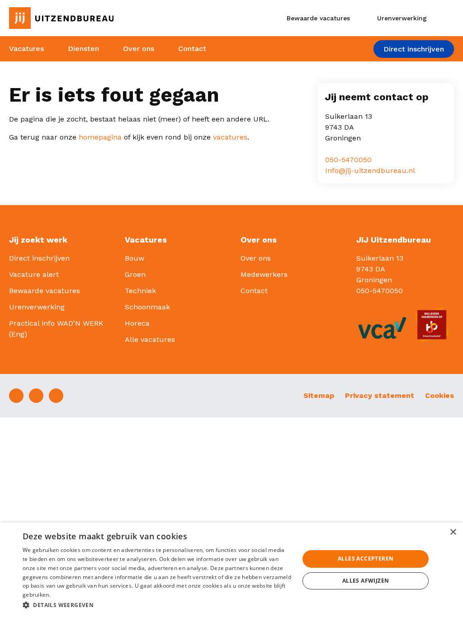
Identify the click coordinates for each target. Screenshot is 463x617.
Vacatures (26, 48)
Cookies (439, 395)
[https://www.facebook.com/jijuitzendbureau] (16, 395)
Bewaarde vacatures (44, 290)
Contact (192, 48)
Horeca (137, 323)
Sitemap (318, 395)
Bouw (134, 258)
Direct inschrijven (413, 49)
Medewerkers (264, 274)
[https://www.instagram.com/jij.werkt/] (56, 395)
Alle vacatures (150, 339)
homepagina (100, 137)
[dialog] (231, 570)
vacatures (230, 137)
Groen (135, 274)
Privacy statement (379, 395)
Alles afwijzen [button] (365, 580)
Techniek (140, 290)
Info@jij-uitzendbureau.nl (370, 170)
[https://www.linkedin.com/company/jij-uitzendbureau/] (36, 395)
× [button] (452, 532)
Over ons (138, 48)
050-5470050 (348, 159)
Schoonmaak (147, 307)
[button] (157, 604)
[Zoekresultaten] (446, 18)
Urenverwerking (37, 307)
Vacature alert (34, 274)
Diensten (83, 48)
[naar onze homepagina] (77, 18)
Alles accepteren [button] (365, 558)
